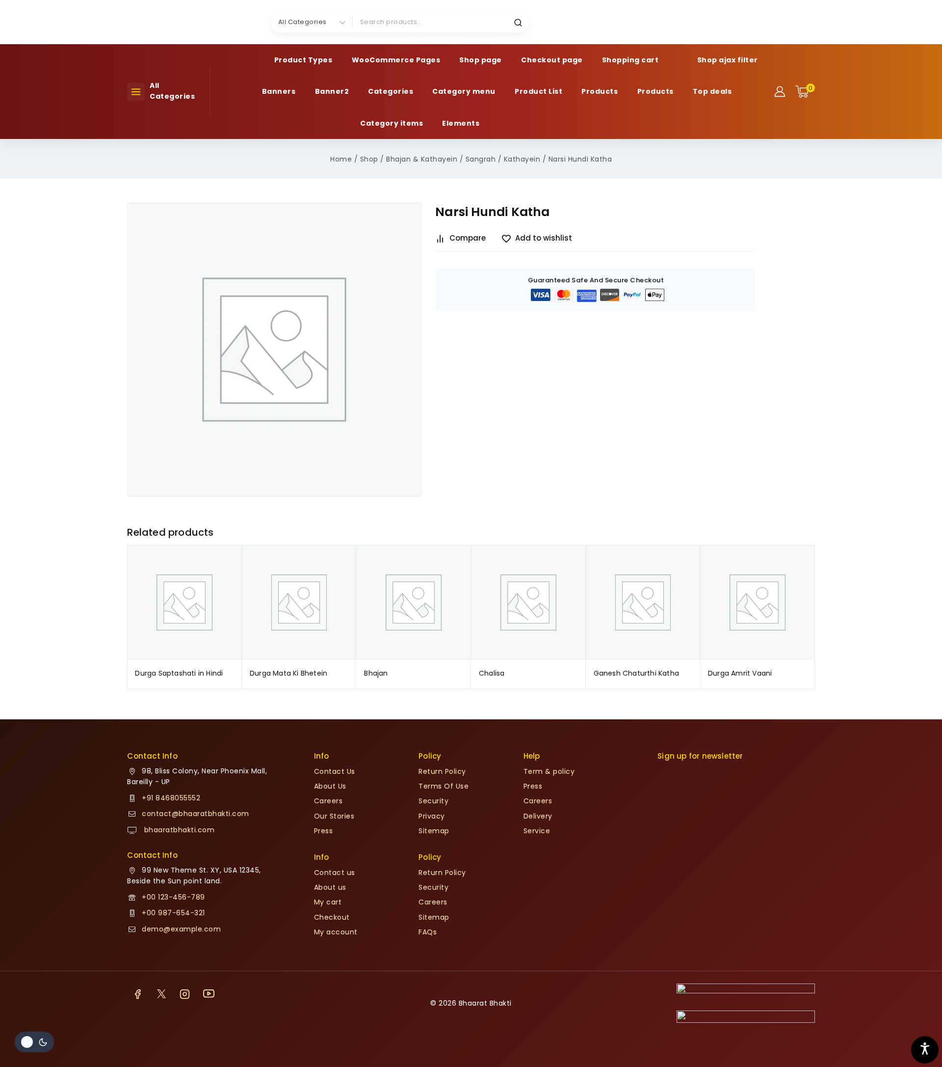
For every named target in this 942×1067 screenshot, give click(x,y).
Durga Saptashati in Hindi (179, 673)
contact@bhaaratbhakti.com (195, 814)
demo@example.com (181, 929)
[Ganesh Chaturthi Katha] (643, 602)
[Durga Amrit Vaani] (757, 602)
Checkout (332, 917)
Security (433, 801)
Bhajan (376, 673)
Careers (328, 801)
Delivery (537, 816)
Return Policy (442, 771)
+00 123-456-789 (173, 897)
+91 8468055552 (171, 798)
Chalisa (491, 673)
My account (336, 932)
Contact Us (334, 771)
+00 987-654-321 (173, 913)
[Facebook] (137, 994)
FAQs (428, 932)
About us (330, 887)
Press (323, 831)
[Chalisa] (528, 602)
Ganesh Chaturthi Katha (636, 673)
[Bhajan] (413, 602)
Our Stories (334, 816)
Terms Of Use (444, 786)
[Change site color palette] (34, 1042)
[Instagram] (185, 994)
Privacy (432, 816)
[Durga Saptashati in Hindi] (184, 602)
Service (536, 831)
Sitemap (434, 831)
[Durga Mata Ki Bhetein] (299, 602)
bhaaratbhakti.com (178, 830)
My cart (328, 902)
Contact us (334, 872)
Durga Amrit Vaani (740, 673)
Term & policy (549, 771)
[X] (161, 994)
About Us (330, 786)
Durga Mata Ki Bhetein (288, 673)
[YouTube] (208, 994)
